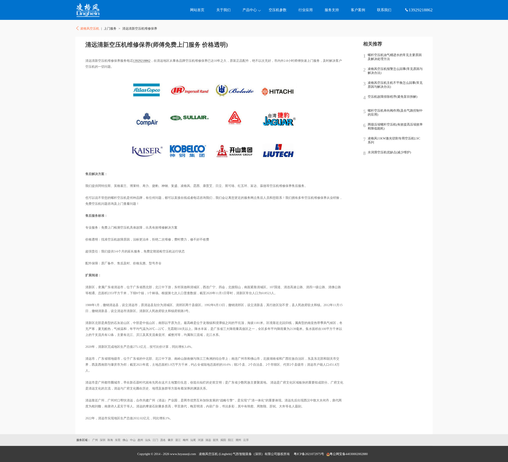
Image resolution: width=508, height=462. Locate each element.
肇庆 (170, 440)
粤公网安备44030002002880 (349, 454)
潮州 (238, 440)
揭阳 (223, 440)
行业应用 (305, 10)
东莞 (117, 440)
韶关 (215, 440)
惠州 (140, 440)
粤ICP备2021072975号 (309, 454)
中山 (133, 440)
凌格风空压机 (94, 10)
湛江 (178, 440)
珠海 (110, 440)
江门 (155, 440)
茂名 (163, 440)
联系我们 (384, 10)
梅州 (185, 440)
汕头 (148, 440)
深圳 (102, 440)
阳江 (231, 440)
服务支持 (332, 10)
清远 (208, 440)
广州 (95, 440)
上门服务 (110, 28)
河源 (200, 440)
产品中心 (249, 10)
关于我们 (223, 10)
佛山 (125, 440)
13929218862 (141, 60)
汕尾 (193, 440)
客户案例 (358, 10)
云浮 (246, 440)
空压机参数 (278, 10)
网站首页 (197, 10)
